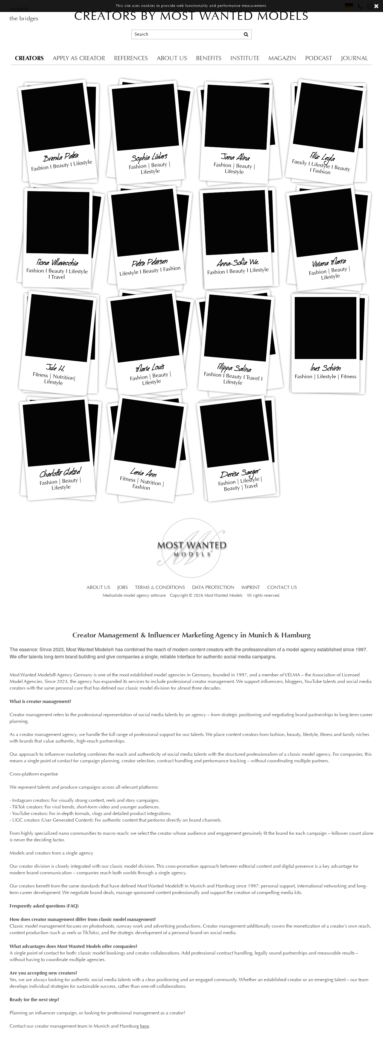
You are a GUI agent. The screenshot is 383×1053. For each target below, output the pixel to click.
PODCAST (318, 59)
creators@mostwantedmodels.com (333, 42)
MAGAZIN (282, 59)
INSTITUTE (244, 59)
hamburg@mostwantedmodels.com (334, 31)
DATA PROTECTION (213, 587)
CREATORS (29, 58)
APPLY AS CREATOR (79, 59)
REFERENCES (131, 59)
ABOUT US (172, 59)
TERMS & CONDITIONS (160, 587)
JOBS (122, 587)
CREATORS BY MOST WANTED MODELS (191, 17)
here (144, 1026)
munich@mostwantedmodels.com (333, 21)
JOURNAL (354, 59)
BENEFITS (208, 59)
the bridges (24, 19)
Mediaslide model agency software (134, 595)
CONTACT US (282, 587)
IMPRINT (250, 587)
